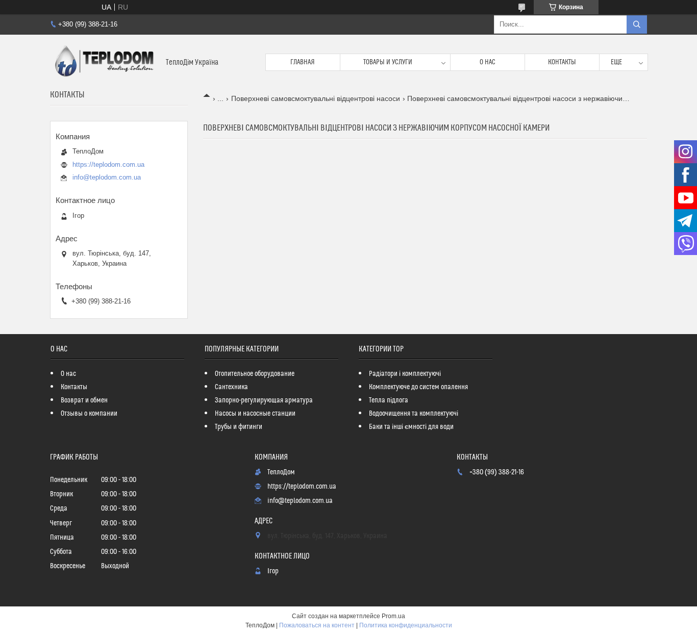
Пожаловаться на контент (317, 625)
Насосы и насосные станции (255, 414)
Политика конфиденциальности (405, 625)
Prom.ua (393, 616)
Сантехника (231, 387)
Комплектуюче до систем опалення (418, 387)
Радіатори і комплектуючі (405, 374)
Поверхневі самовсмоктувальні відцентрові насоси (315, 98)
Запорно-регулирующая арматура (264, 400)
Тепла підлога (388, 400)
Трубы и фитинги (238, 427)
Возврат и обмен (84, 400)
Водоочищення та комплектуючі (413, 414)
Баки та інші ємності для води (411, 427)
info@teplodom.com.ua (106, 177)
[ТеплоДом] (104, 62)
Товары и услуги (387, 62)
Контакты (562, 62)
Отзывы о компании (89, 414)
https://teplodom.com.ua (108, 164)
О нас (487, 62)
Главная (302, 62)
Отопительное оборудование (254, 374)
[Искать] (637, 24)
